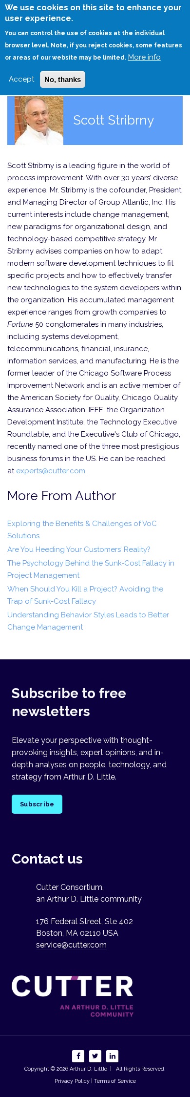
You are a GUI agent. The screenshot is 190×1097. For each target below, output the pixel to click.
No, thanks (62, 79)
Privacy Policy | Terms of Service (95, 1081)
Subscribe (37, 804)
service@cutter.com (71, 944)
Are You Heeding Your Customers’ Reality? (79, 549)
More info (144, 57)
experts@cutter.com (50, 470)
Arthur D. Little (87, 1069)
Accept (21, 79)
